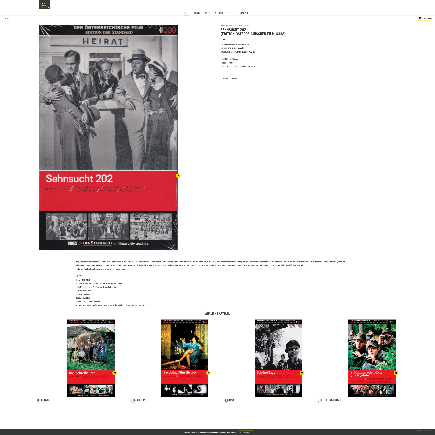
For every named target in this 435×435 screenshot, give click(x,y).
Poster (232, 13)
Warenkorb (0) (427, 18)
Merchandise (245, 13)
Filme (207, 13)
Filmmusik (219, 13)
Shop (186, 13)
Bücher (197, 13)
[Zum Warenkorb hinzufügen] (178, 176)
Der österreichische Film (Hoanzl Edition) (235, 25)
